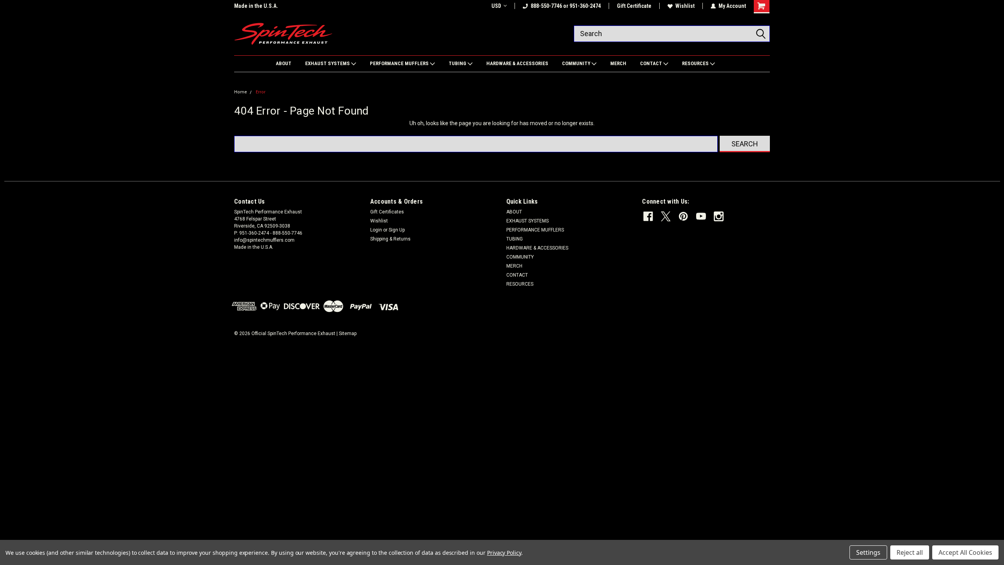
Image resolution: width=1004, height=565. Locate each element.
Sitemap (347, 333)
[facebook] (648, 216)
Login (376, 230)
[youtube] (701, 216)
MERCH (618, 63)
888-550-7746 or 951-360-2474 (566, 6)
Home (240, 92)
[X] (666, 216)
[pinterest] (683, 216)
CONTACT (651, 63)
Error (261, 92)
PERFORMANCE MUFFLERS (400, 63)
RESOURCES (696, 63)
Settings (868, 552)
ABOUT (283, 63)
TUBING (458, 63)
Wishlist (685, 6)
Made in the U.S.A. (256, 6)
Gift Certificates (387, 212)
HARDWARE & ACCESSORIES (517, 63)
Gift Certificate (634, 6)
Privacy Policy (504, 552)
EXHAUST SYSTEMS (328, 63)
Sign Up (397, 230)
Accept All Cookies (965, 552)
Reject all (910, 552)
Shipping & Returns (390, 239)
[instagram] (719, 216)
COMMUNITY (576, 63)
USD (496, 6)
